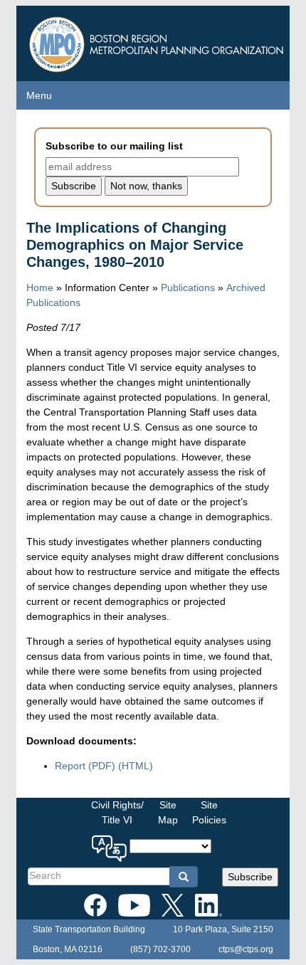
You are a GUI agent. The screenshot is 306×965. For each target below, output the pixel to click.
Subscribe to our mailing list (114, 146)
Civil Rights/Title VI (117, 812)
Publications (188, 287)
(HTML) (135, 765)
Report (85, 765)
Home (39, 287)
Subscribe (250, 876)
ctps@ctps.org (245, 949)
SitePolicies (209, 812)
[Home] (158, 40)
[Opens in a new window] (95, 902)
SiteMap (168, 812)
